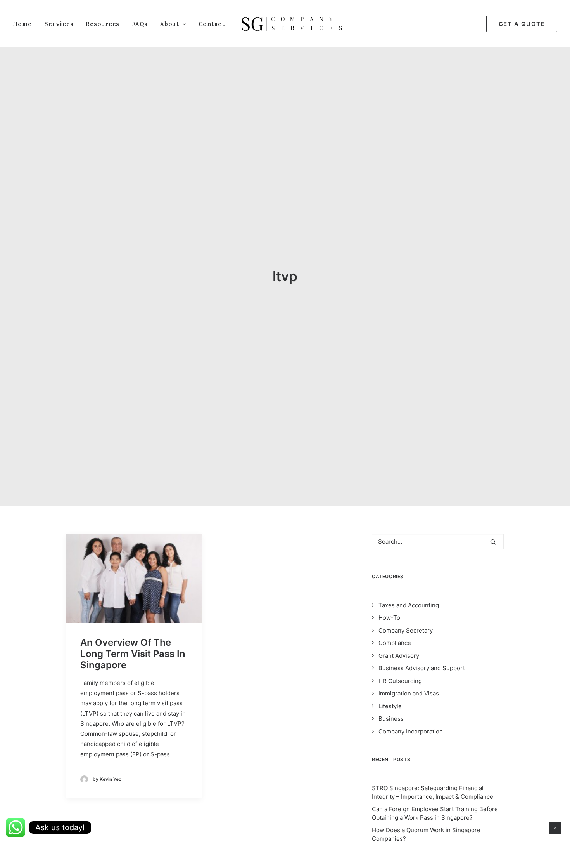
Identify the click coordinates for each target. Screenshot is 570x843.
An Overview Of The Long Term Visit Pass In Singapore (132, 654)
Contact (212, 24)
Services (58, 24)
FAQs (140, 24)
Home (22, 24)
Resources (102, 24)
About (169, 24)
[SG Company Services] (291, 23)
